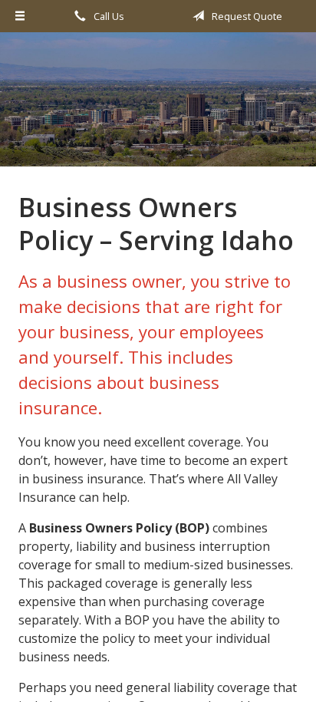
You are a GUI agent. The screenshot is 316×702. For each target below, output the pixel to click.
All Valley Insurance (158, 106)
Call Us (107, 16)
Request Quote (245, 16)
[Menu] (20, 16)
